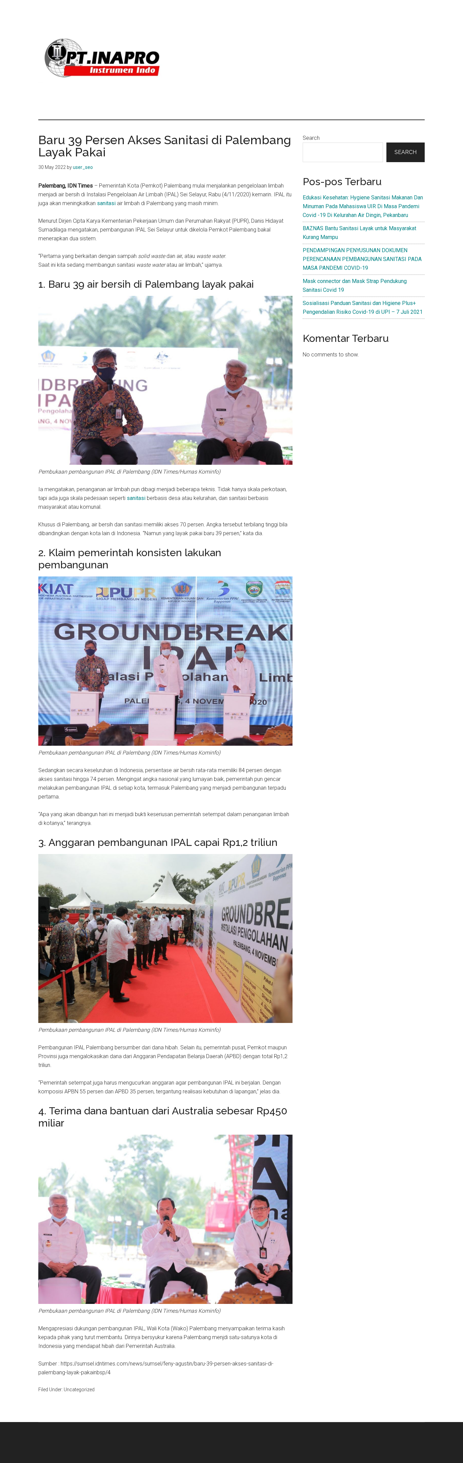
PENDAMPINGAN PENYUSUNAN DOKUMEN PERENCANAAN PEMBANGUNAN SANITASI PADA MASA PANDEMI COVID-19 (362, 259)
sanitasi (107, 203)
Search (311, 138)
